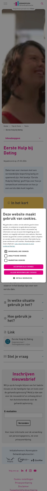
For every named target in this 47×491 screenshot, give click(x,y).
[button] (23, 278)
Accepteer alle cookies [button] (23, 267)
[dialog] (23, 245)
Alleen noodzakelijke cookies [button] (23, 273)
